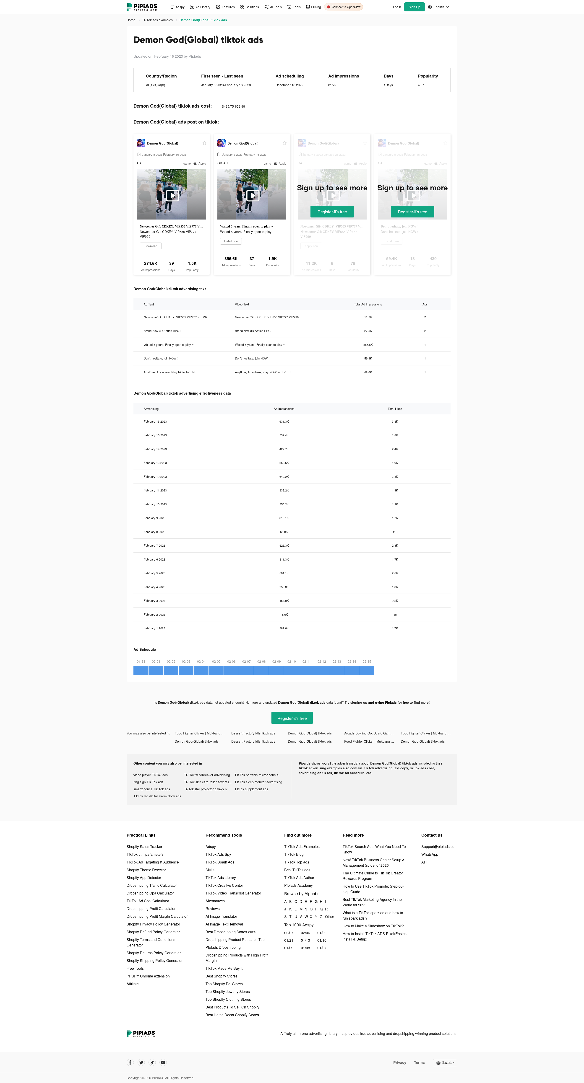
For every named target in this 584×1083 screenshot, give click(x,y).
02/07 (288, 932)
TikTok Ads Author (299, 877)
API (424, 862)
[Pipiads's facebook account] (130, 1062)
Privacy (399, 1062)
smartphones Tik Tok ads (151, 789)
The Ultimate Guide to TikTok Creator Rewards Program (373, 875)
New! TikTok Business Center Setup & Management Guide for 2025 (374, 862)
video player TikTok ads (150, 775)
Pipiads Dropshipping (223, 947)
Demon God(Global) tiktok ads (310, 733)
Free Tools (135, 968)
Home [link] (131, 20)
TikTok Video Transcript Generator (233, 893)
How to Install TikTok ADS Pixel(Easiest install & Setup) (375, 936)
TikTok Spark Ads (220, 862)
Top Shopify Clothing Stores (228, 999)
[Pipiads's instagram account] (163, 1062)
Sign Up (414, 7)
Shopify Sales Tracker (144, 846)
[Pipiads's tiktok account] (152, 1062)
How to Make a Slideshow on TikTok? (373, 925)
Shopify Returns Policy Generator (154, 952)
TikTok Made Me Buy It (224, 968)
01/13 (305, 940)
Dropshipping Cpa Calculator (150, 893)
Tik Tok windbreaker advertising (207, 775)
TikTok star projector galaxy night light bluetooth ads (209, 789)
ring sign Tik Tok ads (148, 782)
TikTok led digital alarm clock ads (157, 796)
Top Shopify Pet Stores (224, 983)
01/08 (305, 947)
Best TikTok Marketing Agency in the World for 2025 (372, 902)
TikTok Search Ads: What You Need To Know (374, 849)
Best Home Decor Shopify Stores (232, 1014)
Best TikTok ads (297, 869)
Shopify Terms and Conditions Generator (151, 942)
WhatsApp (429, 854)
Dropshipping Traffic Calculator (152, 885)
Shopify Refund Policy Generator (153, 931)
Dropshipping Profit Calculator (151, 908)
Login (397, 7)
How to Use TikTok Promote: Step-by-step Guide (373, 889)
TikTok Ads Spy (218, 854)
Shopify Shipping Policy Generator (154, 960)
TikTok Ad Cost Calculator (148, 900)
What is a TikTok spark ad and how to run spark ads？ (373, 915)
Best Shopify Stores (221, 976)
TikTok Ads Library (221, 877)
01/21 (288, 940)
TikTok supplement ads (251, 789)
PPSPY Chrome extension (148, 976)
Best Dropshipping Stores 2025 (231, 931)
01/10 (321, 940)
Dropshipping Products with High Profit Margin (237, 957)
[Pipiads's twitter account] (141, 1062)
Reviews (213, 908)
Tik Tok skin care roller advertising (208, 782)
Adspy (211, 846)
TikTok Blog (294, 854)
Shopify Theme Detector (146, 869)
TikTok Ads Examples (302, 846)
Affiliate (133, 983)
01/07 (321, 947)
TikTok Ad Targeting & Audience (153, 862)
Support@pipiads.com (439, 846)
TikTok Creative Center (224, 885)
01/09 (288, 947)
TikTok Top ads (296, 862)
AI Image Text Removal (224, 924)
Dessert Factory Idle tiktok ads (253, 733)
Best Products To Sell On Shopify (232, 1007)
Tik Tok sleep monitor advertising (258, 782)
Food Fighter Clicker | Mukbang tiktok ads (203, 733)
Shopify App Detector (144, 877)
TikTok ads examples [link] (158, 20)
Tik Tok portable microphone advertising (260, 775)
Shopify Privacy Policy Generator (153, 924)
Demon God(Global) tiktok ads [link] (203, 20)
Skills (210, 869)
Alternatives (215, 900)
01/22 (321, 932)
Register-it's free (332, 212)
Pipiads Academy (298, 885)
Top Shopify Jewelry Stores (228, 991)
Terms (419, 1062)
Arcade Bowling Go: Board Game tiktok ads (372, 733)
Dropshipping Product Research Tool (236, 939)
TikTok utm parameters (145, 854)
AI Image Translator (221, 916)
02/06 (305, 932)
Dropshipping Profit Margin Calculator (157, 916)
